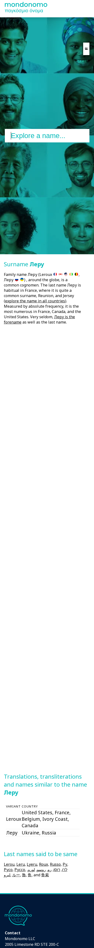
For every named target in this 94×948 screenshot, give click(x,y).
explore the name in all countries (35, 301)
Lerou (9, 864)
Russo (55, 864)
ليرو (7, 875)
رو (50, 869)
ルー (16, 875)
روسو (41, 869)
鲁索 (45, 875)
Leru (20, 864)
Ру (65, 864)
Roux (43, 864)
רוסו (57, 869)
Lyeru (32, 864)
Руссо (19, 869)
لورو (31, 869)
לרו (64, 869)
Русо (8, 869)
